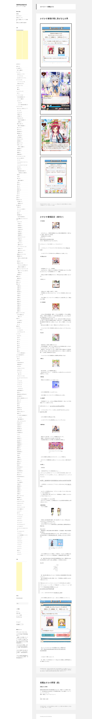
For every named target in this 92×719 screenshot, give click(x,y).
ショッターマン (19, 91)
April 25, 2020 (43, 411)
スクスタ (18, 112)
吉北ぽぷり (18, 199)
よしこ (18, 110)
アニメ (17, 72)
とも (18, 434)
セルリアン (19, 537)
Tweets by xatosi (19, 598)
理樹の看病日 (20, 419)
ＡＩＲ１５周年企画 (20, 352)
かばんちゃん (19, 503)
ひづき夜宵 (18, 68)
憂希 (18, 89)
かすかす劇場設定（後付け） (52, 216)
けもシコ (18, 505)
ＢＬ (18, 324)
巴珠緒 (19, 231)
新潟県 (18, 303)
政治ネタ (18, 409)
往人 (18, 339)
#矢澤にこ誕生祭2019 (45, 480)
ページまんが (19, 330)
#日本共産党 (54, 480)
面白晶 (20, 240)
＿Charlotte (18, 422)
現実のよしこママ (19, 17)
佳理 (18, 392)
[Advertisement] (19, 45)
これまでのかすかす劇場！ (21, 644)
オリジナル (18, 79)
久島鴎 (18, 484)
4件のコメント (63, 671)
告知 (18, 550)
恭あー (18, 400)
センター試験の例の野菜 (22, 104)
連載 (18, 413)
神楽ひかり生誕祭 (21, 266)
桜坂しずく (19, 142)
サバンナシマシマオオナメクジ (22, 528)
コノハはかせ (19, 526)
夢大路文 (19, 225)
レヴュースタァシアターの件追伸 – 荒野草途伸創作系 (22, 634)
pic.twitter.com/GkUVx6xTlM (64, 480)
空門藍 (18, 493)
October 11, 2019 (58, 592)
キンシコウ (19, 522)
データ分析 (19, 320)
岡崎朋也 (18, 442)
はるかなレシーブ (20, 74)
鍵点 (18, 212)
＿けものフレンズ (19, 501)
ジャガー (18, 533)
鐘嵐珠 (18, 152)
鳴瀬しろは (19, 499)
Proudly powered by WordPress (46, 716)
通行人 (19, 316)
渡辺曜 (19, 121)
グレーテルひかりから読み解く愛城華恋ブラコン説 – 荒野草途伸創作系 (22, 641)
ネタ (18, 100)
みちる (18, 335)
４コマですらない (20, 331)
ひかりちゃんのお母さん (22, 264)
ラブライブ (18, 106)
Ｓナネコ (18, 554)
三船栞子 (18, 114)
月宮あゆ (18, 459)
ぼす (18, 512)
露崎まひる (20, 252)
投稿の (18, 613)
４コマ (17, 328)
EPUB (18, 207)
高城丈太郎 (19, 430)
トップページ (18, 95)
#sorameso (47, 587)
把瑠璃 (18, 488)
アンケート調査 (19, 98)
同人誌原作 (19, 396)
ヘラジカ (18, 544)
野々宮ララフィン (21, 237)
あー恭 (18, 366)
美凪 (18, 347)
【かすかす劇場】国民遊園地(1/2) (22, 655)
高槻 (18, 465)
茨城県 (18, 307)
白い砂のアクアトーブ (21, 77)
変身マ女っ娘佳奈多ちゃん (21, 398)
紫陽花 (17, 13)
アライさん (19, 516)
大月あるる (20, 229)
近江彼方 (18, 150)
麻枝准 (17, 326)
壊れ (18, 374)
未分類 (17, 280)
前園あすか (20, 203)
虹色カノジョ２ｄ (19, 312)
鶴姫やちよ (20, 244)
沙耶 (18, 182)
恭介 (18, 178)
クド (18, 160)
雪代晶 (19, 238)
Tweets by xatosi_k (19, 30)
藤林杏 (18, 447)
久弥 (17, 195)
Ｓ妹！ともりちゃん (20, 421)
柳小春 (18, 261)
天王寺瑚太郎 (19, 470)
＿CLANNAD (18, 432)
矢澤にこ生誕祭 (20, 146)
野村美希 (18, 497)
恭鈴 (18, 405)
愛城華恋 (18, 256)
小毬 (18, 176)
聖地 (17, 284)
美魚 (18, 188)
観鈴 (18, 351)
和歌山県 (18, 291)
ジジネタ (18, 382)
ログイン (17, 611)
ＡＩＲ (17, 333)
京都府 (18, 287)
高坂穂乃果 (19, 154)
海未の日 (19, 135)
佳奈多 (18, 168)
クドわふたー (18, 85)
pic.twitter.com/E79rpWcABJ (47, 588)
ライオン (18, 548)
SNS (17, 66)
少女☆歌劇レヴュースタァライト (22, 218)
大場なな (19, 248)
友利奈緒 (18, 428)
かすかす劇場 (19, 314)
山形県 (18, 297)
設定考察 (18, 322)
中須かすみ (19, 118)
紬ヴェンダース (19, 495)
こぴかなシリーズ (20, 368)
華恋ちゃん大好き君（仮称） (23, 258)
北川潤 (18, 453)
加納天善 (18, 486)
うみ (18, 478)
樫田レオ (17, 282)
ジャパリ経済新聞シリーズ (21, 535)
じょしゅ (18, 510)
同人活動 (17, 205)
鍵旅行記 (18, 278)
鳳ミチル (19, 242)
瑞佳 (18, 358)
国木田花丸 (19, 131)
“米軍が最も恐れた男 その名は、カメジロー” (57, 535)
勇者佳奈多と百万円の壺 (21, 394)
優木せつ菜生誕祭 (21, 125)
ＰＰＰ (18, 552)
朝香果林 (18, 141)
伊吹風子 (18, 438)
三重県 (18, 286)
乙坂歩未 (18, 426)
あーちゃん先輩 (19, 158)
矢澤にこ (18, 144)
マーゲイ (18, 546)
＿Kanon (17, 449)
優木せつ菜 (19, 123)
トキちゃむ (19, 540)
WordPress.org (19, 617)
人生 (18, 436)
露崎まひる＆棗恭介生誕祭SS (21, 22)
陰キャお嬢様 (19, 70)
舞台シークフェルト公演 (22, 270)
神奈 (18, 345)
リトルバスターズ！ (19, 156)
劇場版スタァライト (20, 254)
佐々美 (18, 167)
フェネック (19, 542)
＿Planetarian (18, 466)
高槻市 (18, 310)
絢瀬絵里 (18, 148)
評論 (17, 318)
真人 (18, 186)
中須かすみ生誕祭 (21, 119)
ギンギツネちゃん (20, 524)
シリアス (18, 380)
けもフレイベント (20, 507)
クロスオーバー (19, 375)
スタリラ (18, 221)
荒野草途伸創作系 (21, 5)
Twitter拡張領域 (20, 97)
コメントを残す (52, 205)
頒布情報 (18, 214)
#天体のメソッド (54, 587)
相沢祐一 (18, 461)
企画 (17, 197)
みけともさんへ (19, 15)
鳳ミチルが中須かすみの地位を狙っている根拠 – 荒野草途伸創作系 (22, 646)
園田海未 (18, 133)
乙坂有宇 (18, 424)
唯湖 (18, 174)
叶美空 (19, 223)
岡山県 (18, 299)
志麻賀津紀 (19, 444)
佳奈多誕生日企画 (21, 170)
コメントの (19, 615)
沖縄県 (18, 305)
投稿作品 (18, 407)
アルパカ (18, 518)
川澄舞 (18, 457)
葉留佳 (18, 189)
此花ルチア (19, 472)
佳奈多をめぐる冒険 (22, 172)
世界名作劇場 (19, 390)
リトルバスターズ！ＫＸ (21, 165)
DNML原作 (19, 364)
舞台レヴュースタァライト (21, 268)
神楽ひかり (19, 263)
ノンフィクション (20, 81)
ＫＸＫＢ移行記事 (19, 354)
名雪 (18, 455)
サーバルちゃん (19, 531)
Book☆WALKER (21, 216)
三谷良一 (18, 480)
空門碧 (18, 491)
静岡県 (18, 308)
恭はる (18, 401)
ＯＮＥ (17, 356)
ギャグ (18, 372)
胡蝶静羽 (19, 235)
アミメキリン (19, 514)
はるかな (18, 370)
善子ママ (18, 129)
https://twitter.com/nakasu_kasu (47, 239)
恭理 (18, 403)
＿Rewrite (18, 468)
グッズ (18, 211)
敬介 (18, 341)
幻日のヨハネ (19, 139)
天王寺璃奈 (19, 137)
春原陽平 (18, 445)
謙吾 (18, 191)
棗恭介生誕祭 (20, 180)
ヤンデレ (18, 384)
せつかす (19, 388)
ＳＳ (17, 360)
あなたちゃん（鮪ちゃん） (21, 108)
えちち (19, 102)
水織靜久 (18, 489)
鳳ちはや (18, 474)
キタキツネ (19, 520)
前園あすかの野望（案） (50, 682)
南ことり (18, 127)
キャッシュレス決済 (20, 209)
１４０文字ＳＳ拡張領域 (21, 415)
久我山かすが (19, 83)
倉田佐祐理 (19, 451)
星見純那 (19, 233)
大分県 (18, 293)
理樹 (18, 184)
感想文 (17, 276)
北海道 (18, 289)
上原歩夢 (18, 116)
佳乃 (18, 337)
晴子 (18, 343)
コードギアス (19, 75)
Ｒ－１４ (18, 417)
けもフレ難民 (19, 509)
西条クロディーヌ (21, 250)
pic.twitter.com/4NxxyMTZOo (57, 406)
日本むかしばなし (20, 411)
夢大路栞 (19, 227)
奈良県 (18, 295)
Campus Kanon (20, 362)
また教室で (19, 201)
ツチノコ (18, 538)
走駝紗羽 (18, 274)
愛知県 (18, 301)
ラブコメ (18, 386)
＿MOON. (18, 463)
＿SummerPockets (19, 476)
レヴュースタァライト (21, 246)
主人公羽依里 (19, 482)
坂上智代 (18, 440)
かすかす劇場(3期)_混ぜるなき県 (54, 18)
